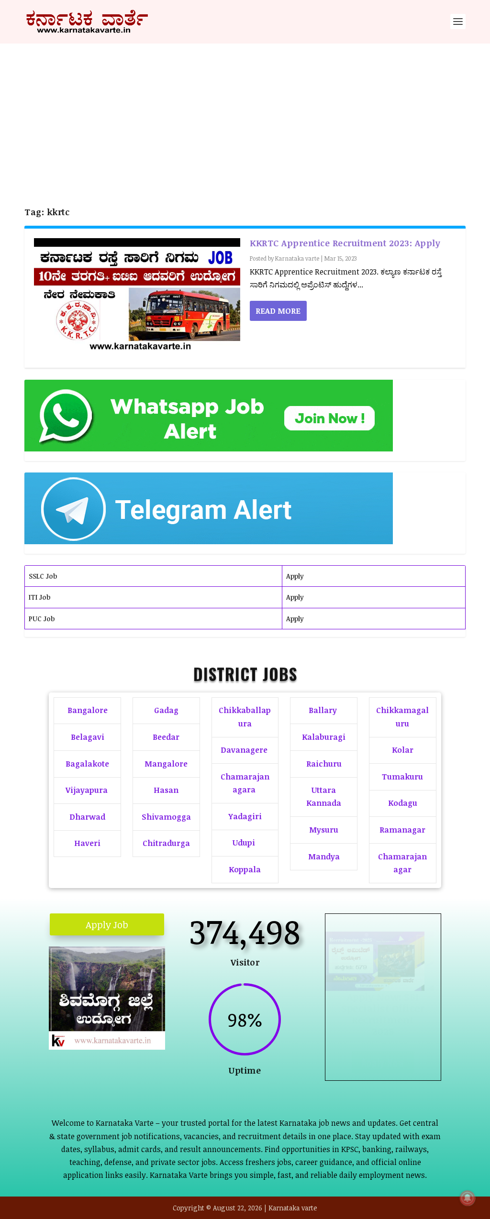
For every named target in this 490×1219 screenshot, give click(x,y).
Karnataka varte (297, 258)
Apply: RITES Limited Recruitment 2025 (383, 1016)
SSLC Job (43, 576)
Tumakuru (402, 776)
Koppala (245, 869)
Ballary (324, 710)
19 (107, 1029)
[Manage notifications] (467, 1198)
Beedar (166, 737)
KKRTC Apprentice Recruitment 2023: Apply (345, 243)
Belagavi (87, 737)
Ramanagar (402, 829)
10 (125, 1015)
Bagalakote (87, 763)
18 (98, 1029)
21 (123, 1029)
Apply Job (107, 924)
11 (133, 1015)
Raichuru (324, 763)
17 (90, 1029)
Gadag (166, 710)
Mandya (324, 856)
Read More (278, 311)
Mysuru (323, 829)
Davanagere (244, 750)
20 (115, 1029)
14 (157, 1015)
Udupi (244, 842)
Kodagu (402, 803)
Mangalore (166, 763)
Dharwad (87, 817)
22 (131, 1029)
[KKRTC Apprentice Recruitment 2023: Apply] (137, 298)
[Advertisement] (245, 115)
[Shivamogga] (107, 1047)
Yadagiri (245, 816)
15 (74, 1029)
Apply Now (382, 1064)
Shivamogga (166, 817)
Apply (295, 576)
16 (82, 1029)
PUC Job (42, 618)
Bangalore (87, 710)
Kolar (402, 750)
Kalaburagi (323, 737)
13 (149, 1015)
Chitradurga (166, 843)
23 (139, 1029)
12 (141, 1015)
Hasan (166, 790)
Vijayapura (87, 790)
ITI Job (39, 597)
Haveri (87, 843)
